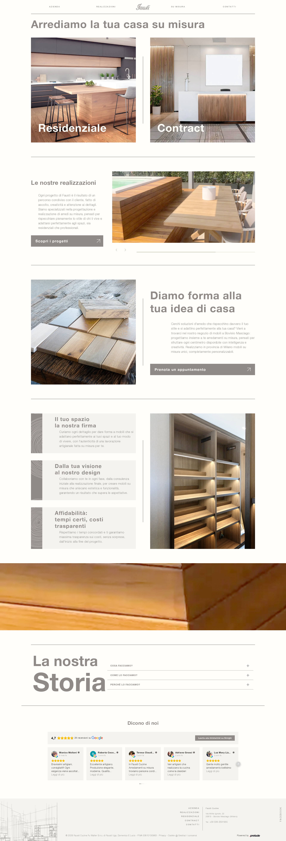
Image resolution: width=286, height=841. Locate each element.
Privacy (162, 836)
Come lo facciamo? (123, 675)
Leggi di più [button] (57, 775)
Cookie (171, 836)
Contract (192, 820)
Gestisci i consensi (187, 836)
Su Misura (178, 7)
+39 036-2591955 (219, 822)
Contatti (229, 7)
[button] (116, 250)
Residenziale (190, 816)
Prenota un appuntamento (180, 369)
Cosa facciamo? (121, 665)
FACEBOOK (280, 814)
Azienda (54, 7)
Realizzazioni (106, 7)
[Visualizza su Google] (54, 754)
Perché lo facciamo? (125, 684)
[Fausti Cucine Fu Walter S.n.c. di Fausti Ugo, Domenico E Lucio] (143, 6)
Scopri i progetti (51, 241)
